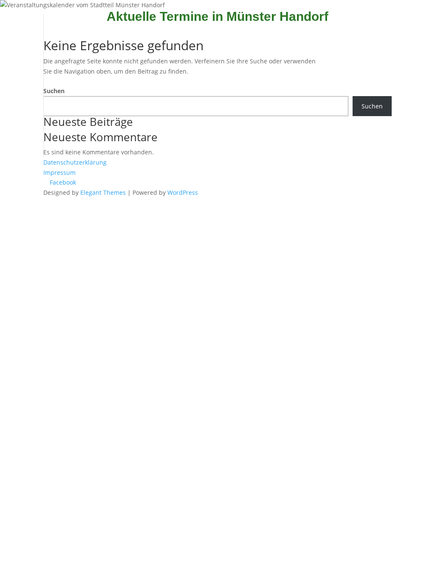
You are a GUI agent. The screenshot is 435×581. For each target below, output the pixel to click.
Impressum (59, 172)
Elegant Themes (103, 192)
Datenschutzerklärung (75, 162)
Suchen (54, 91)
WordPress (182, 192)
